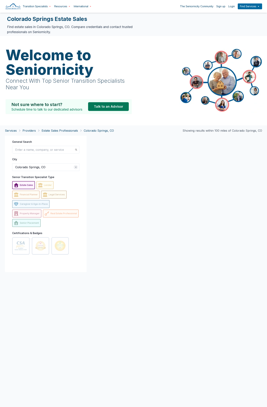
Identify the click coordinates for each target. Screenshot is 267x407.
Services (11, 130)
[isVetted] (60, 246)
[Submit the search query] (76, 149)
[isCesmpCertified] (40, 246)
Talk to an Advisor (108, 106)
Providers (29, 130)
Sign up (220, 6)
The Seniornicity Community (196, 6)
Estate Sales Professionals (60, 130)
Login (231, 6)
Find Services (248, 6)
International (81, 6)
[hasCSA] (21, 246)
